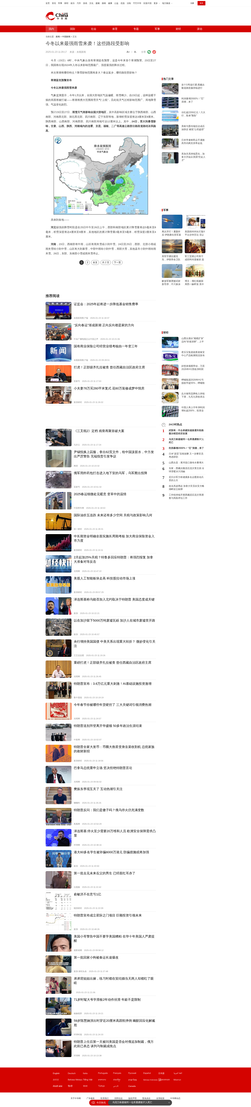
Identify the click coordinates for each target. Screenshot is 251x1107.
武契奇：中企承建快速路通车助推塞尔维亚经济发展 (186, 432)
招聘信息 (118, 1098)
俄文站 (135, 1074)
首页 (48, 3)
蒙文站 (181, 1080)
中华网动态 (175, 1098)
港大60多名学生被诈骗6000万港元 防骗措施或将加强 (111, 852)
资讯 (54, 3)
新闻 (58, 36)
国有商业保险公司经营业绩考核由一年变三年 (106, 346)
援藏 (98, 3)
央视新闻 (81, 52)
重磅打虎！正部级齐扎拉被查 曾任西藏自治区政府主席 (112, 662)
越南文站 (90, 1080)
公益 (116, 3)
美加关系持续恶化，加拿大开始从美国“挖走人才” (193, 157)
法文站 (120, 1074)
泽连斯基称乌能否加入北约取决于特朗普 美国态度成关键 (114, 599)
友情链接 (160, 1098)
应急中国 (147, 3)
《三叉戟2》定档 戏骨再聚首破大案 (99, 431)
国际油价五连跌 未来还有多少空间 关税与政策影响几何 (113, 515)
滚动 (199, 28)
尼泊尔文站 (60, 1086)
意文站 (90, 1074)
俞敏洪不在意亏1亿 (87, 894)
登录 (201, 3)
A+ (128, 52)
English (56, 1073)
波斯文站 (120, 1086)
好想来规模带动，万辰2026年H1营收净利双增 (193, 368)
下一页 (117, 262)
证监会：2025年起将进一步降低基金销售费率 (106, 304)
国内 (51, 28)
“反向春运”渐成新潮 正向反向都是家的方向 (104, 325)
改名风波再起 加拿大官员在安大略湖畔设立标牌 (186, 487)
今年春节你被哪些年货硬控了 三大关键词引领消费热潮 (112, 705)
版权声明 (132, 1098)
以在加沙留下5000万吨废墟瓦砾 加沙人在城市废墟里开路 (114, 620)
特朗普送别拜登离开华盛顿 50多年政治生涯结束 (108, 726)
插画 (104, 3)
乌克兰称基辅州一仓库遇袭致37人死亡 (186, 441)
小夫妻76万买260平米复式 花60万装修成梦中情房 (109, 388)
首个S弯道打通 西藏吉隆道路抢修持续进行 (193, 86)
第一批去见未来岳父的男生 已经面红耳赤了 (104, 873)
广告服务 (91, 1098)
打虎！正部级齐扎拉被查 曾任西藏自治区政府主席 (109, 367)
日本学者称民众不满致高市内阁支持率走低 (193, 141)
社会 (93, 28)
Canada (132, 1086)
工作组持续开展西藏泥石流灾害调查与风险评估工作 (186, 496)
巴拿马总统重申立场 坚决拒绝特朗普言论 (103, 768)
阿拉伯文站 (181, 1074)
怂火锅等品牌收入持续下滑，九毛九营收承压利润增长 (193, 395)
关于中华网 (76, 1098)
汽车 (79, 3)
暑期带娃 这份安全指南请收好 (127, 1102)
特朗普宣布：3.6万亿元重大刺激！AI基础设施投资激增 (113, 683)
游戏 (85, 3)
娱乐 (73, 3)
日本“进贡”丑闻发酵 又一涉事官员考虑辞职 (186, 455)
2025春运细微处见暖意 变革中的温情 (100, 494)
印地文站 (75, 1086)
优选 (123, 3)
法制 (129, 3)
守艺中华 (137, 3)
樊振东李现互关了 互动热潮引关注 (98, 789)
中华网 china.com (58, 16)
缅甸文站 (166, 1080)
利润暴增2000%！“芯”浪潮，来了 (192, 100)
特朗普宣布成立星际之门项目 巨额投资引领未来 (108, 915)
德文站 (75, 1074)
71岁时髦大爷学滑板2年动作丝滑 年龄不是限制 (107, 999)
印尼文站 (151, 1080)
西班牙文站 (151, 1074)
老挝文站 (105, 1080)
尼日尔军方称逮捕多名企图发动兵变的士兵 (186, 479)
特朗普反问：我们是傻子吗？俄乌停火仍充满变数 (109, 810)
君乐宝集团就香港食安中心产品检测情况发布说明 (193, 354)
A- (135, 52)
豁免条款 (146, 1098)
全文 (95, 262)
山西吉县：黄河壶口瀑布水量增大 (186, 462)
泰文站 (135, 1080)
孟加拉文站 (90, 1086)
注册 (192, 3)
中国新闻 (66, 36)
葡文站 (105, 1074)
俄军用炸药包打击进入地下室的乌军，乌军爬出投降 (110, 473)
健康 (110, 3)
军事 (60, 3)
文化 (91, 3)
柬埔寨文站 (120, 1080)
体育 (115, 28)
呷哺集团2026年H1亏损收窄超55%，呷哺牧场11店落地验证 (193, 382)
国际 (72, 28)
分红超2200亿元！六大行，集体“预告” (193, 114)
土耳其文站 (105, 1086)
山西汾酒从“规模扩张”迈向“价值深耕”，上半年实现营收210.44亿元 (193, 340)
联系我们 (105, 1098)
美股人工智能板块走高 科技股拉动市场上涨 (104, 578)
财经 (66, 3)
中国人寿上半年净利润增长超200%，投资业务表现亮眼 (193, 409)
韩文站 (60, 1080)
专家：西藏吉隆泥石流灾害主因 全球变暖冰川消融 (186, 470)
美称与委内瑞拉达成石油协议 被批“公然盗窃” (193, 128)
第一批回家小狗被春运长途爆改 (96, 957)
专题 (136, 28)
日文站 (166, 1074)
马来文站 (75, 1080)
